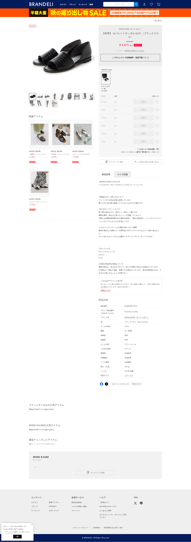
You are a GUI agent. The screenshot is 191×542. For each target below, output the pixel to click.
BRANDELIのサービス (107, 506)
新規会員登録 (76, 502)
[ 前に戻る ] (158, 21)
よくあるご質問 (105, 511)
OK (17, 536)
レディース (128, 376)
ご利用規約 (96, 528)
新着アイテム (54, 502)
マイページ (75, 511)
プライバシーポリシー (80, 528)
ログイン (144, 4)
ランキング (35, 511)
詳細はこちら (106, 290)
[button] (92, 58)
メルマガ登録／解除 (79, 506)
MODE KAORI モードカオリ (134, 51)
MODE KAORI (130, 29)
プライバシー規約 (11, 532)
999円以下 (53, 506)
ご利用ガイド (104, 502)
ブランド (34, 506)
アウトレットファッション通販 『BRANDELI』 (41, 4)
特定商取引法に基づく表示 (113, 528)
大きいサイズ (54, 511)
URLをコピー (136, 384)
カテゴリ (34, 502)
